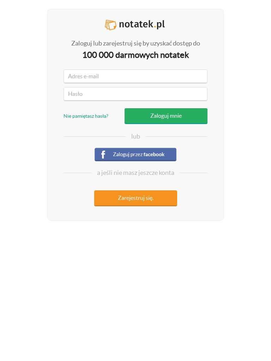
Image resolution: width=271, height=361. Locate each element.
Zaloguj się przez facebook (135, 155)
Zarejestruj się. (135, 198)
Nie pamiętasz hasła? (86, 116)
